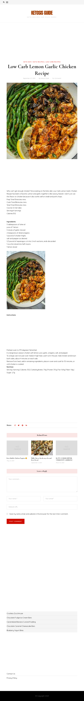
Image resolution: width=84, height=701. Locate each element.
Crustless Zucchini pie (15, 613)
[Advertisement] (42, 45)
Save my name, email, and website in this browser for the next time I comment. (38, 514)
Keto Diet (27, 62)
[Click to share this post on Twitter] (18, 425)
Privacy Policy (12, 678)
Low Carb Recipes (53, 62)
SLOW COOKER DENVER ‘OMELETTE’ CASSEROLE (64, 459)
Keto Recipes (38, 62)
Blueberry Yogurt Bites (15, 630)
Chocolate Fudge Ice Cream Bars (19, 618)
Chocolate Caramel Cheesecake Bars (21, 626)
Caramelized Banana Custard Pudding (21, 622)
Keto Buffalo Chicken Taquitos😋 (17, 458)
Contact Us (11, 674)
